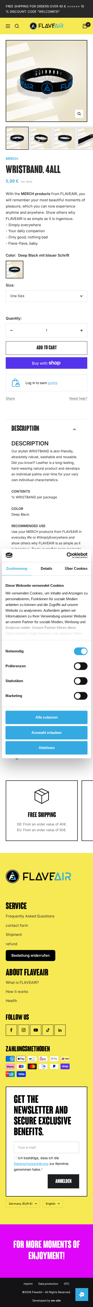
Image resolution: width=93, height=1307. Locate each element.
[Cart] (85, 26)
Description (25, 429)
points (52, 383)
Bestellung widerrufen (30, 955)
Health (11, 1000)
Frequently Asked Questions (30, 916)
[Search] (17, 26)
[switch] (81, 666)
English (50, 1203)
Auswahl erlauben (46, 733)
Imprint (28, 1283)
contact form (17, 925)
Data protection (48, 1283)
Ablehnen (47, 748)
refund (11, 944)
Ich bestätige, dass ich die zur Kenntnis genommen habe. (41, 1163)
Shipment (14, 934)
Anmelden (63, 1181)
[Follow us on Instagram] (23, 1030)
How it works (17, 991)
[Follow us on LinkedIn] (60, 1030)
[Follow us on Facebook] (11, 1030)
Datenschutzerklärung (31, 1164)
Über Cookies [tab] (76, 568)
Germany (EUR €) (20, 1203)
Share (10, 398)
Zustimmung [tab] (16, 568)
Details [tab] (46, 568)
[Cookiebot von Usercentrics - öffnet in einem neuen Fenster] (67, 555)
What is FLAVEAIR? (22, 982)
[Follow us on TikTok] (47, 1030)
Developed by (46, 1300)
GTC (66, 1283)
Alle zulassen (47, 717)
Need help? (78, 398)
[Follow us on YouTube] (35, 1030)
